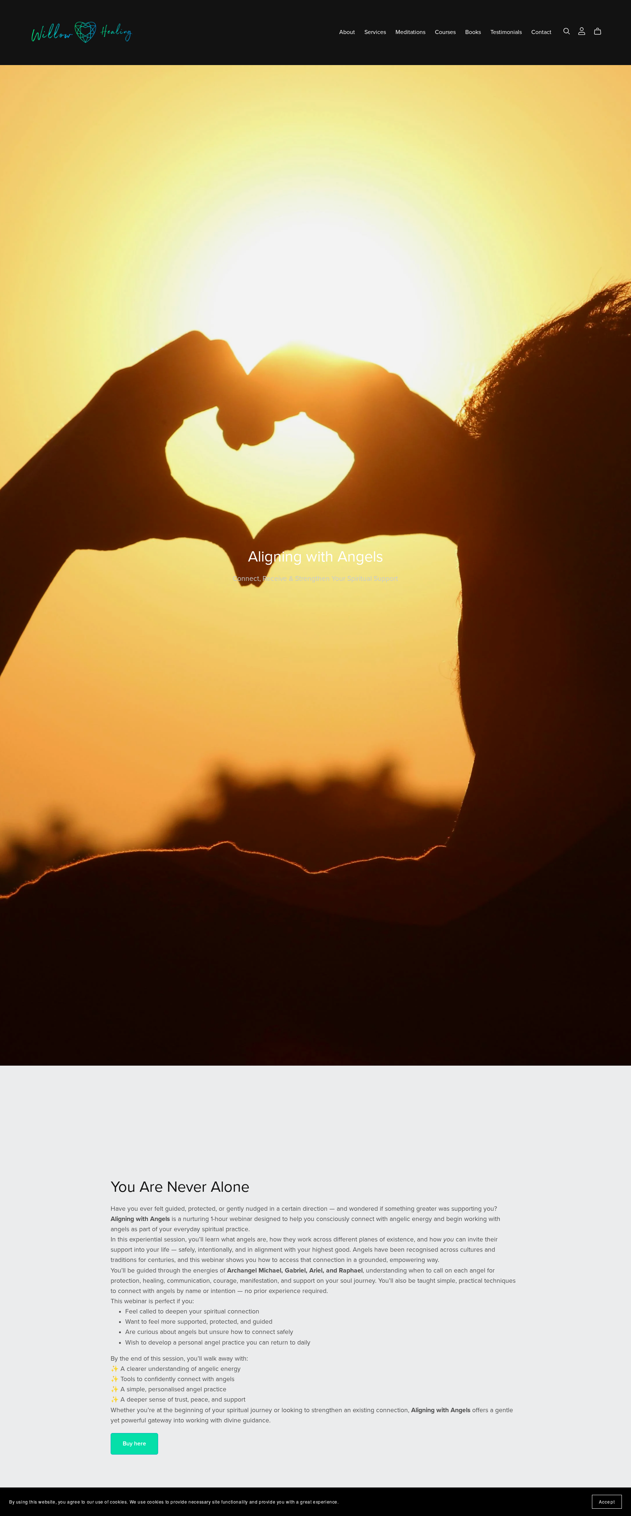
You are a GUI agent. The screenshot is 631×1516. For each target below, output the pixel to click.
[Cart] (600, 31)
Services (375, 32)
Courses (445, 32)
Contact (541, 32)
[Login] (581, 30)
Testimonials (506, 32)
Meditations (410, 32)
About (347, 32)
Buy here (134, 1443)
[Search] (566, 31)
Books (473, 32)
